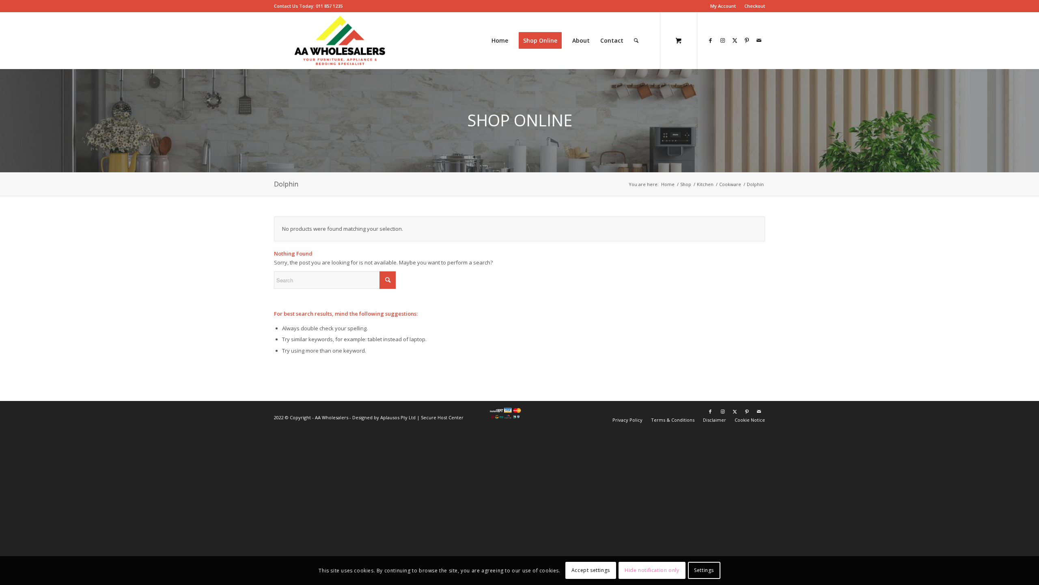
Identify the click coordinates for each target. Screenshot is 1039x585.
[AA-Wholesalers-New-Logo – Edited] (340, 40)
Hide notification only (652, 570)
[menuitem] (723, 6)
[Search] (636, 40)
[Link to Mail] (759, 40)
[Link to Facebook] (710, 40)
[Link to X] (735, 40)
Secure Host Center (442, 417)
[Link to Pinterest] (747, 40)
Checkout (754, 6)
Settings (704, 570)
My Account (723, 6)
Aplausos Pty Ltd (398, 417)
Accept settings (590, 570)
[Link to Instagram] (722, 40)
